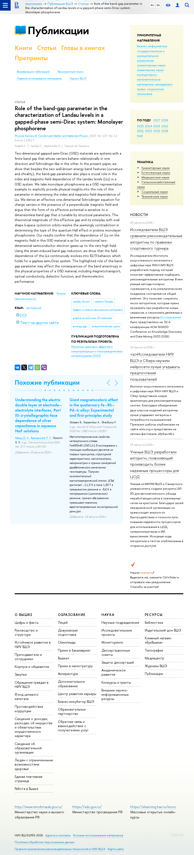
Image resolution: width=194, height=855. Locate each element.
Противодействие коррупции (29, 708)
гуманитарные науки (151, 65)
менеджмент (164, 84)
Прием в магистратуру (75, 666)
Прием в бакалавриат (74, 650)
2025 (140, 126)
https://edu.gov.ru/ (87, 806)
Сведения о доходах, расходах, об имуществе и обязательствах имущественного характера (34, 727)
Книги (23, 48)
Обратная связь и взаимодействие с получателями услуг (73, 725)
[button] (40, 390)
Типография (154, 650)
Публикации (58, 30)
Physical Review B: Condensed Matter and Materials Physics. (52, 136)
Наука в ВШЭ (78, 78)
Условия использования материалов (98, 835)
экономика (144, 94)
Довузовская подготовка (68, 632)
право (141, 89)
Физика (61, 293)
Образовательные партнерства (72, 711)
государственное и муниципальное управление (150, 56)
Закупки (21, 674)
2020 (148, 131)
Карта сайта (115, 849)
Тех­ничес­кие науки (154, 196)
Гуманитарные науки (155, 168)
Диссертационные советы (115, 652)
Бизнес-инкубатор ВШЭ (76, 701)
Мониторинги (112, 642)
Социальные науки (154, 192)
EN (158, 5)
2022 (164, 126)
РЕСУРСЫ (154, 614)
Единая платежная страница (28, 778)
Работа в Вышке (26, 788)
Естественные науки (155, 172)
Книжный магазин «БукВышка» (158, 640)
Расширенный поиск (70, 72)
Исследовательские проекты (116, 632)
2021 (140, 131)
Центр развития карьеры (77, 693)
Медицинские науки (155, 177)
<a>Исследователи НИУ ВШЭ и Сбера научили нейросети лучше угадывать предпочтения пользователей (155, 366)
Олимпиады (67, 642)
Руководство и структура (26, 632)
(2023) (97, 351)
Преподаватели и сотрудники (28, 656)
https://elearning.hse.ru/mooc (153, 806)
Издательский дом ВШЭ (163, 630)
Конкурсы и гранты (116, 682)
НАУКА (108, 614)
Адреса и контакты (58, 835)
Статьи (47, 48)
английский (33, 308)
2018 (164, 131)
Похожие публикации (47, 382)
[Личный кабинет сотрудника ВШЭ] (177, 5)
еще (140, 135)
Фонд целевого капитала (27, 696)
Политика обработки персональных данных (44, 842)
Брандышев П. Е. (41, 438)
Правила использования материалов (39, 78)
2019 (156, 131)
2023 (156, 126)
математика (145, 84)
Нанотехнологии (25, 299)
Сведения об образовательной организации (28, 747)
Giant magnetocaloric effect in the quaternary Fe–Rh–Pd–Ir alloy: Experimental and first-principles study (94, 407)
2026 (164, 120)
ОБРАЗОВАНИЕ (71, 614)
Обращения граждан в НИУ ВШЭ (31, 684)
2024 (148, 126)
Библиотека (154, 622)
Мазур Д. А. (22, 438)
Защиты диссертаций (117, 662)
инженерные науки (150, 70)
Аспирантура (68, 673)
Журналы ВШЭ (156, 666)
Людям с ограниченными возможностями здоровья (34, 764)
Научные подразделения (120, 622)
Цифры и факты (27, 622)
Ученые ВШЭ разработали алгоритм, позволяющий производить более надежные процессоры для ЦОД (154, 464)
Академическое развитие (113, 672)
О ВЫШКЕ (24, 614)
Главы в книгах (83, 48)
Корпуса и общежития (32, 666)
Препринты (31, 58)
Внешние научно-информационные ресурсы (115, 694)
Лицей (63, 622)
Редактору (177, 834)
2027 (156, 120)
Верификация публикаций (33, 72)
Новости (139, 214)
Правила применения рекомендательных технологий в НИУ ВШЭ (60, 849)
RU (152, 5)
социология (155, 89)
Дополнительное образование (71, 683)
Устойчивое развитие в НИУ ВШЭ (33, 644)
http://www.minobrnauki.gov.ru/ (38, 806)
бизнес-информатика (152, 46)
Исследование (170, 317)
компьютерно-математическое (149, 76)
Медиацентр (154, 658)
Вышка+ (64, 658)
